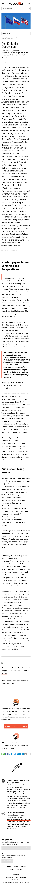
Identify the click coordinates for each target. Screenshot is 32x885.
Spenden (7, 726)
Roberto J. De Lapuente (10, 250)
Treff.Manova (9, 877)
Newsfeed (11, 869)
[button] (3, 754)
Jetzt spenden (7, 861)
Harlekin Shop (16, 879)
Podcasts (23, 866)
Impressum (22, 871)
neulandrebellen (12, 794)
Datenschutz (16, 874)
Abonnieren (25, 848)
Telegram (9, 866)
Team (15, 871)
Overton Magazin (12, 803)
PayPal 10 (24, 726)
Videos (16, 866)
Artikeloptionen (7, 33)
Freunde (9, 871)
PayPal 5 (16, 726)
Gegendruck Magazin (21, 877)
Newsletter (20, 869)
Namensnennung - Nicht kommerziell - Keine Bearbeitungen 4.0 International (19, 819)
